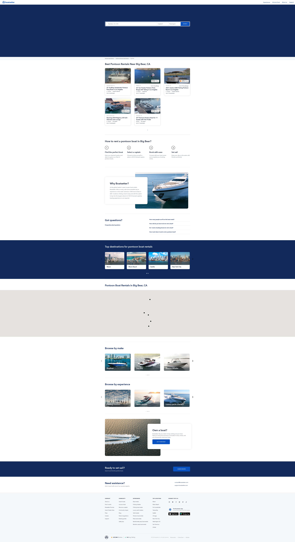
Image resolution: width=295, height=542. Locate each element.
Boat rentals (136, 501)
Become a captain (123, 507)
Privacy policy (173, 537)
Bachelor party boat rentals (139, 524)
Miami (154, 501)
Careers (107, 516)
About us (284, 2)
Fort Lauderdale (156, 507)
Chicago (155, 516)
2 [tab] (148, 273)
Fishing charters (137, 504)
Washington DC (156, 521)
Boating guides (122, 518)
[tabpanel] (114, 260)
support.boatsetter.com (181, 485)
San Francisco (156, 524)
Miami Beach (156, 504)
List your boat (276, 2)
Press (106, 513)
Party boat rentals (137, 518)
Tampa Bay (155, 510)
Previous (101, 259)
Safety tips (121, 521)
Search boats (122, 501)
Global (154, 527)
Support (291, 2)
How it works (108, 504)
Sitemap (187, 537)
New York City (156, 518)
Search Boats (182, 469)
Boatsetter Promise (109, 507)
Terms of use (180, 537)
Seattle (154, 513)
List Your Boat (161, 441)
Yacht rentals (136, 513)
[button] (148, 326)
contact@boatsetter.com (181, 482)
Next (193, 259)
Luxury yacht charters (138, 510)
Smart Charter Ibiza (109, 510)
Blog (120, 513)
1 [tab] (146, 411)
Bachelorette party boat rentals (140, 521)
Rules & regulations (123, 516)
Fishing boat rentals (138, 507)
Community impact (123, 510)
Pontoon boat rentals (138, 516)
